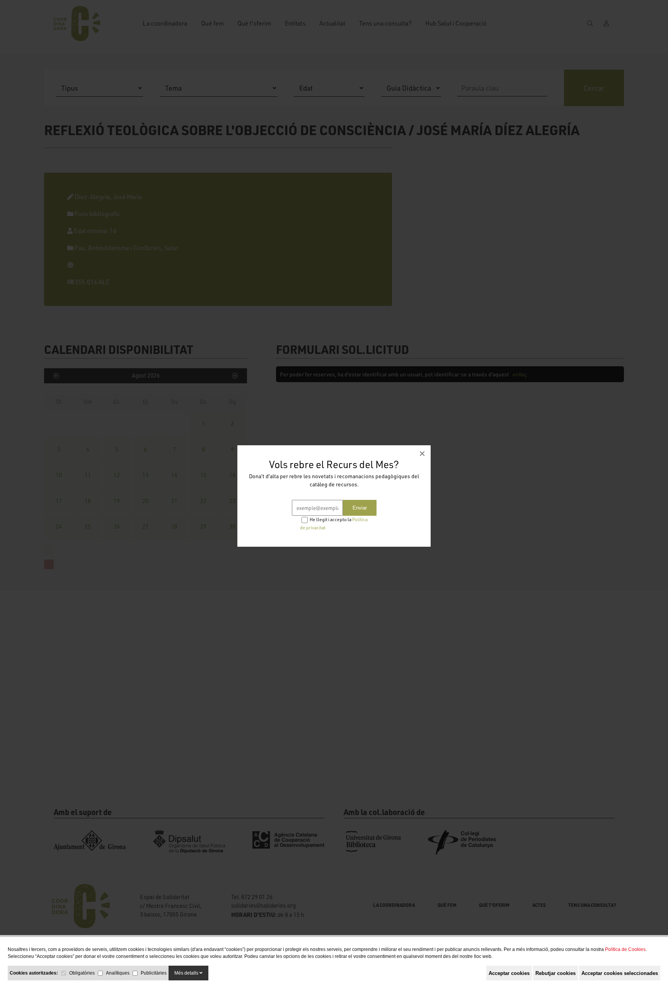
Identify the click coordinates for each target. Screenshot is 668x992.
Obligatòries (82, 973)
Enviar (360, 508)
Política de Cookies (625, 949)
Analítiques (118, 973)
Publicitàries (154, 973)
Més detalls (186, 973)
